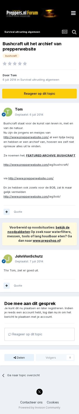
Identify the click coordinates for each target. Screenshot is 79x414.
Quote (18, 211)
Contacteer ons (31, 402)
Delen (20, 357)
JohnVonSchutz (29, 256)
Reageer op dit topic (39, 93)
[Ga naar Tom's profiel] (8, 112)
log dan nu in (52, 312)
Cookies (53, 402)
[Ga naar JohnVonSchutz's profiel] (8, 258)
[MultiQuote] (7, 212)
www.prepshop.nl (46, 240)
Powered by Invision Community (39, 407)
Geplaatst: (29, 114)
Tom (13, 75)
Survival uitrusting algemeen (39, 79)
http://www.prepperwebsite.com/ (26, 137)
